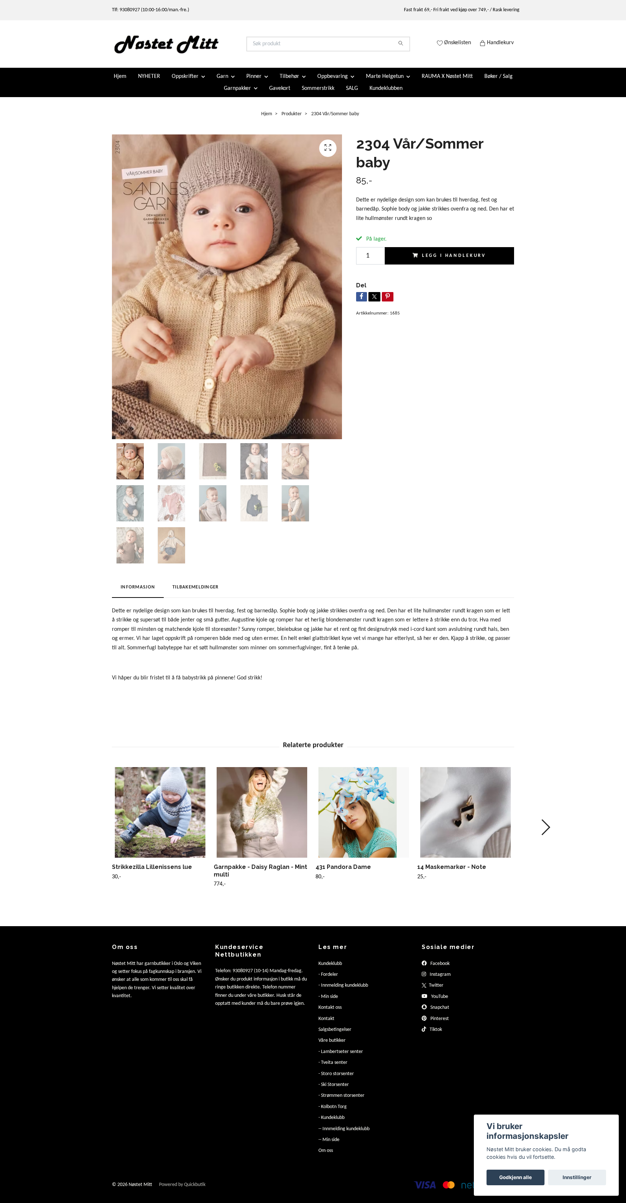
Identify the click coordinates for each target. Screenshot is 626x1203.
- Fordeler (328, 980)
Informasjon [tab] (138, 593)
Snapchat (439, 1013)
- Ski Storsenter (333, 1091)
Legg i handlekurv (454, 261)
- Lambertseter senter (340, 1057)
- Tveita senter (332, 1068)
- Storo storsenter (336, 1079)
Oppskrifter (185, 83)
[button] (545, 833)
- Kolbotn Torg (332, 1112)
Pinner (254, 83)
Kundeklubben (386, 94)
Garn (222, 83)
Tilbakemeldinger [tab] (195, 593)
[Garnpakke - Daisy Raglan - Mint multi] (262, 818)
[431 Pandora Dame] (364, 818)
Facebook (439, 969)
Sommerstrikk (318, 94)
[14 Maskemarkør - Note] (465, 818)
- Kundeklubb (331, 1124)
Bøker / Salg (498, 83)
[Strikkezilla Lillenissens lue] (160, 818)
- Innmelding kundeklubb (343, 991)
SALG (352, 94)
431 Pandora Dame (343, 872)
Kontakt (326, 1024)
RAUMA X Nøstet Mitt (447, 83)
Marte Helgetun (385, 83)
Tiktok (435, 1035)
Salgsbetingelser (334, 1035)
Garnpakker (237, 94)
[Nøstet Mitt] (212, 47)
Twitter (435, 991)
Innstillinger (577, 1177)
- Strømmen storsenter (341, 1101)
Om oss (325, 1157)
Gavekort (279, 94)
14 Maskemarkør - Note (451, 872)
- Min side (328, 1003)
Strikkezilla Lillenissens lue (152, 872)
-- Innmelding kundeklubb (344, 1134)
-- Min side (328, 1146)
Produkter (291, 119)
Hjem (120, 83)
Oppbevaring (332, 83)
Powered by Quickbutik (182, 1190)
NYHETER (149, 83)
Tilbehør (289, 83)
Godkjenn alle (515, 1177)
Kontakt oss (330, 1013)
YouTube (439, 1003)
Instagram (440, 980)
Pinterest (439, 1024)
